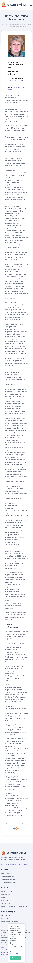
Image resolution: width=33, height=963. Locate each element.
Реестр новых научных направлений (14, 907)
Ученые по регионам (8, 879)
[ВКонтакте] (14, 828)
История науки (6, 894)
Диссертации (6, 903)
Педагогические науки (15, 81)
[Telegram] (19, 828)
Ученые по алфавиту (8, 882)
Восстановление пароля (9, 922)
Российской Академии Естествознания (14, 864)
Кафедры (4, 900)
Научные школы (6, 891)
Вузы (3, 897)
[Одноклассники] (16, 828)
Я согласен (15, 958)
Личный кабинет (7, 915)
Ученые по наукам (7, 876)
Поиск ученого (6, 873)
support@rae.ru (6, 955)
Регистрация (5, 919)
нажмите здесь (14, 953)
